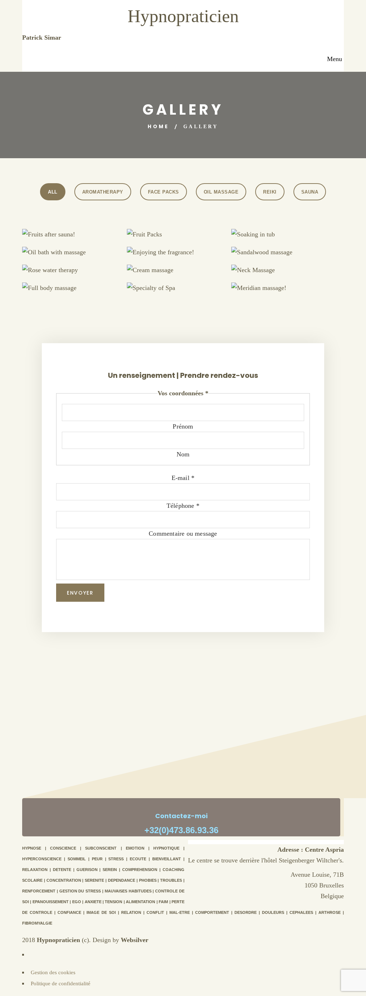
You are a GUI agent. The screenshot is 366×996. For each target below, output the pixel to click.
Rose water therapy (71, 268)
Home (158, 126)
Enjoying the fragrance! (175, 250)
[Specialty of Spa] (191, 293)
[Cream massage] (191, 275)
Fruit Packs (175, 232)
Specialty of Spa (175, 285)
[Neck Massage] (296, 275)
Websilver (134, 940)
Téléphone (183, 505)
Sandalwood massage (280, 250)
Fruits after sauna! (71, 232)
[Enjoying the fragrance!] (191, 257)
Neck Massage (280, 268)
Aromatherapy (102, 192)
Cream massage (175, 268)
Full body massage (71, 285)
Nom (183, 454)
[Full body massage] (87, 293)
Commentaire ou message (183, 533)
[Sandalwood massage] (296, 257)
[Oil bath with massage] (87, 257)
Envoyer (80, 592)
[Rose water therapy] (87, 275)
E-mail (183, 477)
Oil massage (221, 192)
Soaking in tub (280, 232)
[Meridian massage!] (296, 293)
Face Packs (163, 192)
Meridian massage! (280, 285)
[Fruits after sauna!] (87, 239)
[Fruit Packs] (191, 239)
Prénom (183, 426)
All (53, 192)
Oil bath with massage (70, 250)
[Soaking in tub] (296, 239)
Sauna (309, 192)
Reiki (270, 192)
